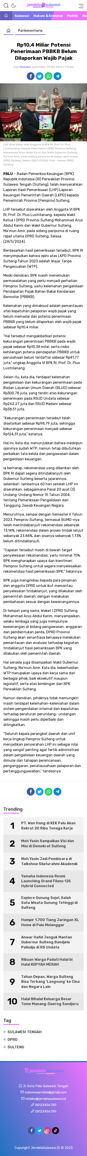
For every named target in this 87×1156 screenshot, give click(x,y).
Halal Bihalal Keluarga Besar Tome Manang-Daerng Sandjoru (50, 1001)
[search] (6, 5)
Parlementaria (30, 31)
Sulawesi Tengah (25, 1032)
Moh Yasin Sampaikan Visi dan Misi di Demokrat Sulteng (47, 843)
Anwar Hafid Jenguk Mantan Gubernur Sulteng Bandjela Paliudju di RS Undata (46, 942)
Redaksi (25, 66)
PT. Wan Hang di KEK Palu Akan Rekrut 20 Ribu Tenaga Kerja (48, 825)
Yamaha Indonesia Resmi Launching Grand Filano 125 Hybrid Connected (46, 881)
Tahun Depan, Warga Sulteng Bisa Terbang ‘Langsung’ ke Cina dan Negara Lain (50, 982)
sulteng (16, 1047)
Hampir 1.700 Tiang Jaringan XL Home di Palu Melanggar (50, 922)
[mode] (13, 5)
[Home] (6, 16)
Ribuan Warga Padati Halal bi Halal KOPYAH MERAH (46, 962)
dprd (12, 1039)
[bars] (80, 5)
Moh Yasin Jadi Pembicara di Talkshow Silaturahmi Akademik (49, 861)
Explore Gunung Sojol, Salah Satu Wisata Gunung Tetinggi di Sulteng (49, 903)
